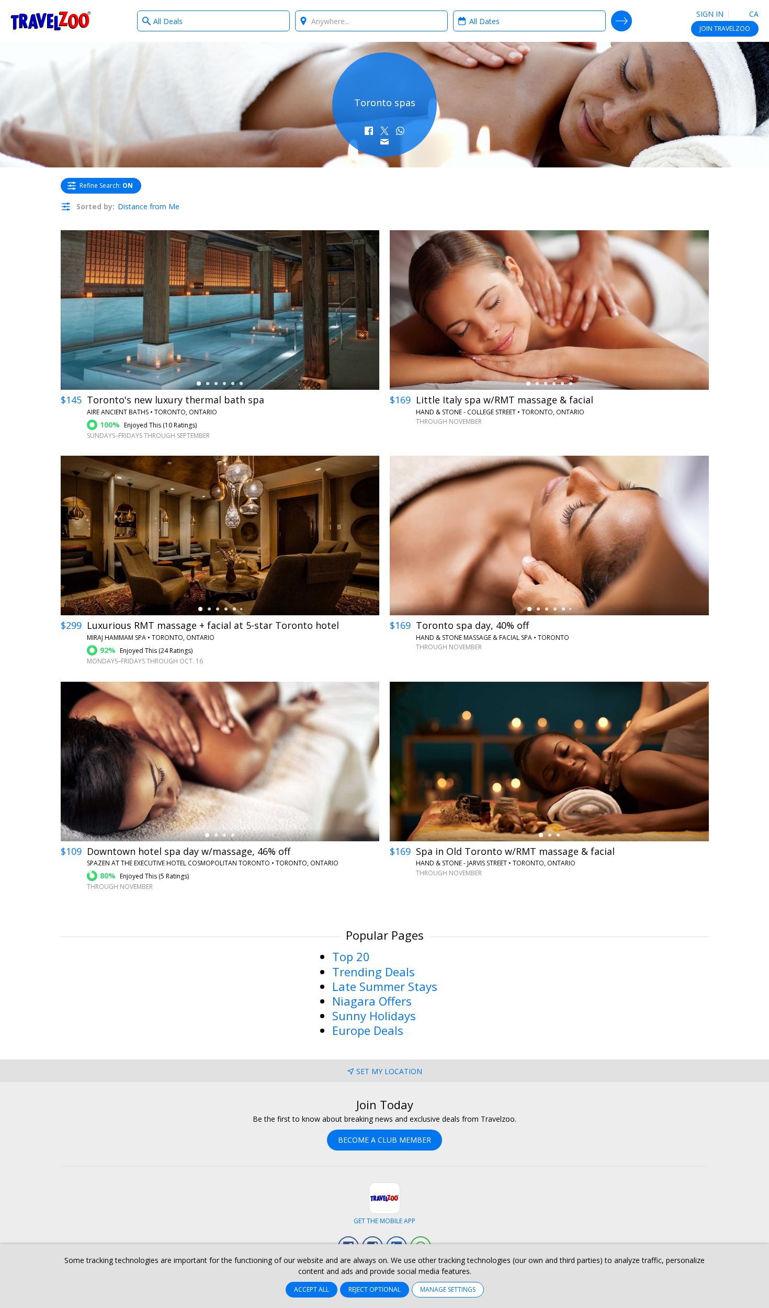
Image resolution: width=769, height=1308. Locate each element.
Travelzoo (50, 21)
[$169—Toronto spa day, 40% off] (549, 535)
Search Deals (621, 20)
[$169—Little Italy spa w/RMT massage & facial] (549, 310)
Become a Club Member (384, 1140)
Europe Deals (367, 1030)
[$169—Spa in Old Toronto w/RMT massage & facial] (549, 761)
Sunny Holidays (374, 1015)
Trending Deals (373, 971)
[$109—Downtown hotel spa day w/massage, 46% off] (220, 761)
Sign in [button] (709, 14)
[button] (369, 131)
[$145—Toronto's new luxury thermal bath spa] (220, 310)
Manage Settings (448, 1289)
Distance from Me (148, 206)
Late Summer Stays (384, 986)
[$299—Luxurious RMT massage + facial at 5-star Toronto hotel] (220, 535)
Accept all (311, 1289)
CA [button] (753, 14)
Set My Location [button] (389, 1071)
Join (724, 28)
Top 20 (351, 956)
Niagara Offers (372, 1001)
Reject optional (374, 1289)
